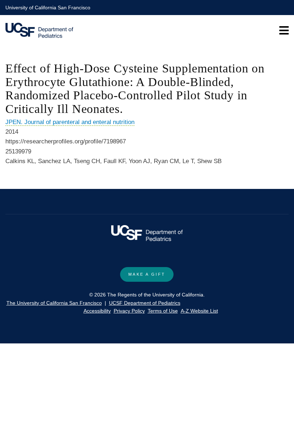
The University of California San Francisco (54, 303)
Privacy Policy (129, 311)
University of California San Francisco (47, 7)
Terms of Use (163, 311)
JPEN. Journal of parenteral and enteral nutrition (69, 122)
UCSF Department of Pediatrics (144, 303)
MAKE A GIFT (146, 274)
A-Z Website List (199, 311)
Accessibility (97, 311)
